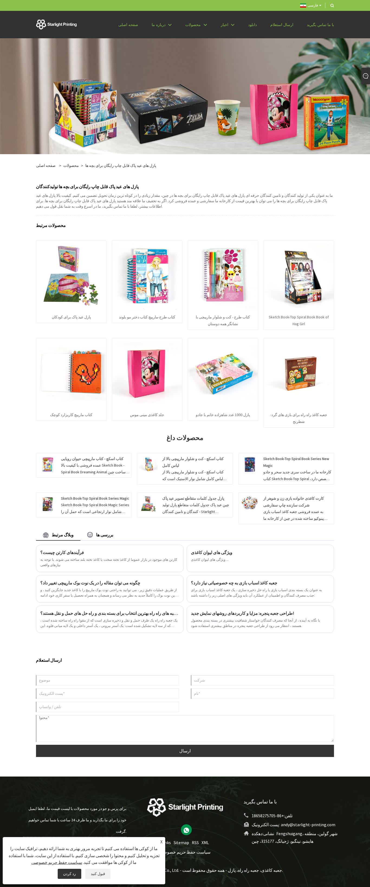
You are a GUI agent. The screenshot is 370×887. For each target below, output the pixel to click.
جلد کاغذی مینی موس (147, 414)
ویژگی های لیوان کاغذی (211, 552)
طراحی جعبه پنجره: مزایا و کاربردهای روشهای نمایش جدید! (242, 613)
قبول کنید (98, 873)
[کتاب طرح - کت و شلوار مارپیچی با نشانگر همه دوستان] (223, 275)
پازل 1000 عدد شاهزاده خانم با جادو (223, 414)
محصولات (71, 165)
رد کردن (69, 873)
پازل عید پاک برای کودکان (71, 317)
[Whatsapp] (186, 829)
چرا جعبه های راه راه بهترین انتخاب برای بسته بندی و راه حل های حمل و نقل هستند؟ (109, 613)
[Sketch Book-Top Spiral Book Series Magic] (47, 503)
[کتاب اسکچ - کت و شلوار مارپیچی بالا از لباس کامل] (148, 463)
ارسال (185, 750)
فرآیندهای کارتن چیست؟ (62, 552)
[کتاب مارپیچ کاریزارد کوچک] (71, 373)
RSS (195, 842)
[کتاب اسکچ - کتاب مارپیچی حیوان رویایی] (47, 463)
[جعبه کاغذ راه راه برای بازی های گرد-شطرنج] (299, 373)
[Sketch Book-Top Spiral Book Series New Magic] (250, 463)
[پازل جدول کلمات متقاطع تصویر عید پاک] (148, 503)
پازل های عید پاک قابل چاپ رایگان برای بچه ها (120, 165)
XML (205, 842)
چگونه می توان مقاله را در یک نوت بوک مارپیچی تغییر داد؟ (90, 582)
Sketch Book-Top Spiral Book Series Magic (95, 498)
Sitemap (181, 842)
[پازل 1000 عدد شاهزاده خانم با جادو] (223, 373)
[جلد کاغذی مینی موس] (147, 373)
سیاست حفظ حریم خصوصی (185, 852)
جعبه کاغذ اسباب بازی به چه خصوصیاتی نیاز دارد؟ (234, 582)
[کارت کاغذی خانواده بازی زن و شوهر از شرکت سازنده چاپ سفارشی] (250, 501)
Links (166, 842)
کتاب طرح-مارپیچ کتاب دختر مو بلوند (147, 317)
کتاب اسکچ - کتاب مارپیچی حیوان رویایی (92, 458)
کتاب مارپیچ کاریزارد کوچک (71, 414)
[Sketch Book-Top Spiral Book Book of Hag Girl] (299, 275)
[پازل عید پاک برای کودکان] (71, 275)
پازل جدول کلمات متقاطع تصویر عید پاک (193, 498)
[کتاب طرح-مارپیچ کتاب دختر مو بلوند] (147, 275)
